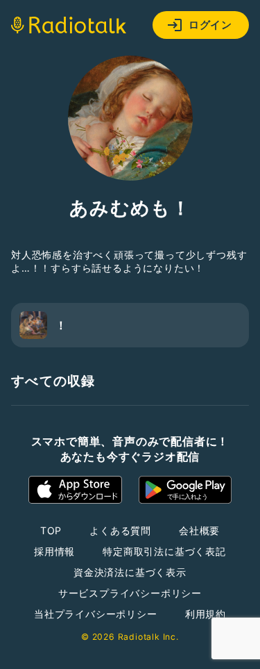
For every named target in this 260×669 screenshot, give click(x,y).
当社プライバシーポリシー (95, 614)
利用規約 (205, 614)
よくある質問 (120, 530)
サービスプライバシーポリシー (130, 593)
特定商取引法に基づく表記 (164, 551)
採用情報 (54, 551)
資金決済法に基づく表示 (130, 572)
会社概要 (199, 530)
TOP (51, 530)
